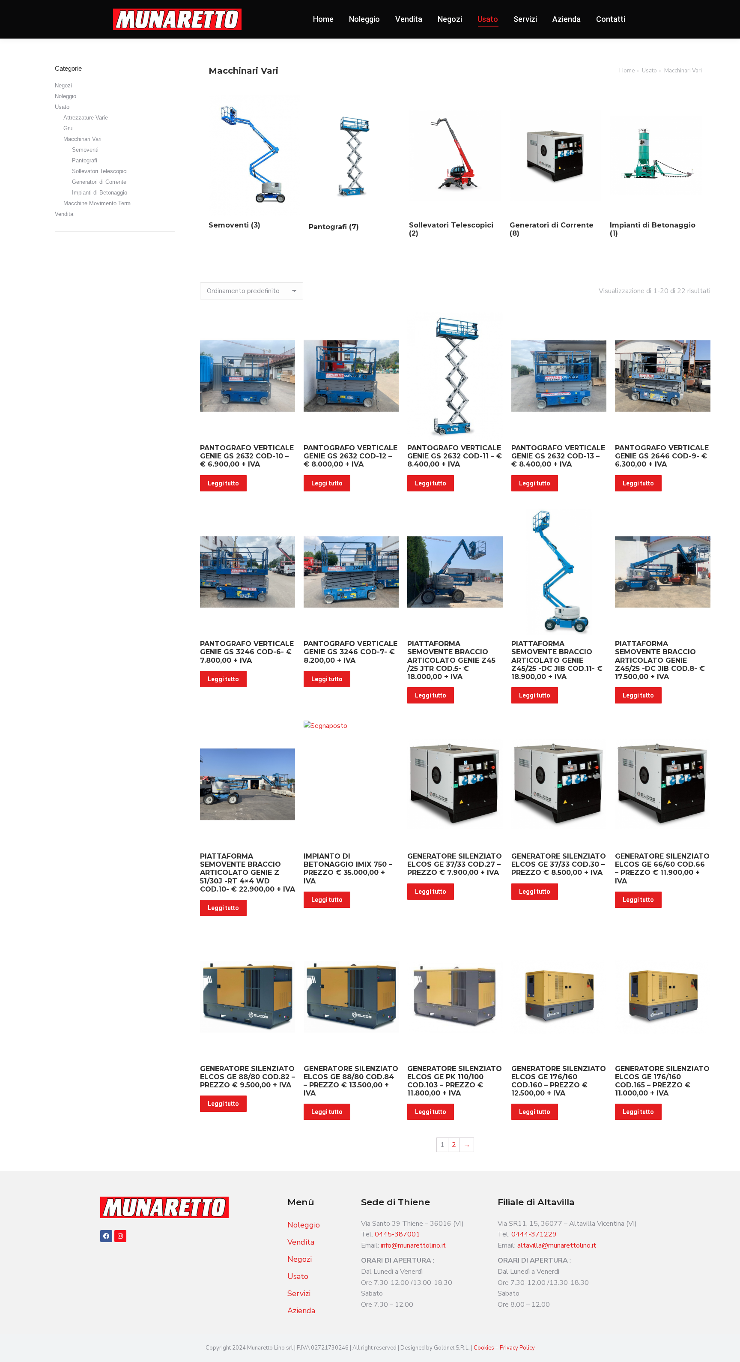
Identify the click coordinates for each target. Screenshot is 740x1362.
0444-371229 (534, 1234)
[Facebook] (106, 1236)
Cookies (484, 1348)
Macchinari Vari (82, 139)
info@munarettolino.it (413, 1245)
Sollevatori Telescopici (100, 171)
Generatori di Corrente (99, 182)
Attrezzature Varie (85, 117)
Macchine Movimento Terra (97, 203)
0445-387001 (397, 1234)
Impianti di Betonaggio (99, 192)
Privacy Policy (517, 1348)
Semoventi (85, 150)
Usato (62, 107)
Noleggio (65, 96)
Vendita (64, 214)
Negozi (63, 85)
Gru (67, 128)
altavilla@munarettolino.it (556, 1245)
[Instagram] (120, 1236)
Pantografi (84, 160)
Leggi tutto (223, 483)
